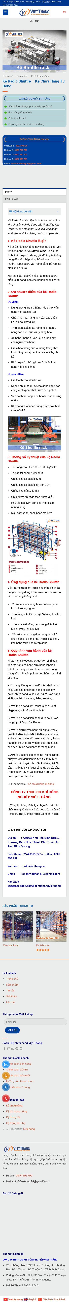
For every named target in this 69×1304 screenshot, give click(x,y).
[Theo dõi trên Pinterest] (16, 1048)
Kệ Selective (42, 945)
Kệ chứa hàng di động (41, 783)
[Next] (66, 935)
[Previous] (3, 935)
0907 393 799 (20, 159)
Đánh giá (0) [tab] (12, 199)
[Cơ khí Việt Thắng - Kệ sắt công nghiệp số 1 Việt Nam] (34, 12)
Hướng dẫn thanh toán (19, 1081)
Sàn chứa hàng (11, 945)
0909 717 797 (21, 150)
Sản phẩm (22, 76)
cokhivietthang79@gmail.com (26, 163)
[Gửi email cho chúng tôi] (12, 1048)
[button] (5, 12)
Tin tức (10, 990)
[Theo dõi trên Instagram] (8, 1048)
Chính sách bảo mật (18, 1075)
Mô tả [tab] (8, 192)
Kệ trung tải (13, 1117)
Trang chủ (8, 76)
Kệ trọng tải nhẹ (15, 1123)
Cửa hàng (29, 1128)
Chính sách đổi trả (17, 1069)
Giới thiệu (11, 996)
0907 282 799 (20, 154)
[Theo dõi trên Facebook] (4, 1048)
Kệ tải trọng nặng (40, 76)
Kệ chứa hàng (14, 1105)
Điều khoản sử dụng (18, 1087)
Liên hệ (10, 1002)
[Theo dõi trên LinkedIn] (21, 1048)
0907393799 (21, 146)
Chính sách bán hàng (18, 1063)
